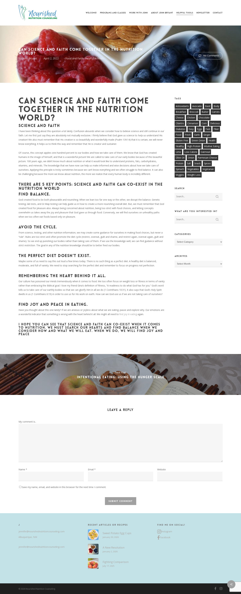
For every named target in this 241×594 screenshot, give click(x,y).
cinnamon (192, 123)
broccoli (194, 111)
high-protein (194, 146)
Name (23, 469)
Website (161, 469)
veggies (180, 174)
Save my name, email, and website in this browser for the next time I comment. (64, 487)
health (212, 140)
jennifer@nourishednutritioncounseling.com (42, 531)
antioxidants (182, 106)
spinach (180, 169)
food (178, 134)
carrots (216, 111)
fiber (216, 129)
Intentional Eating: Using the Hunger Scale (120, 374)
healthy (180, 146)
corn (204, 123)
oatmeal (205, 151)
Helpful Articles (94, 58)
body (216, 106)
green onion (198, 140)
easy (191, 129)
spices (207, 163)
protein (179, 163)
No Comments (211, 55)
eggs (199, 129)
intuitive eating (212, 146)
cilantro (180, 123)
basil (207, 106)
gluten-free (182, 140)
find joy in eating (128, 314)
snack (197, 163)
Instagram (166, 531)
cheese (180, 117)
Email (92, 469)
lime (178, 151)
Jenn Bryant (29, 58)
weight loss (194, 174)
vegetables (193, 169)
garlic (197, 134)
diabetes (180, 129)
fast (208, 129)
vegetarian (208, 169)
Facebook (165, 537)
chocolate (204, 117)
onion (191, 157)
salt (189, 163)
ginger (206, 134)
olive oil (180, 157)
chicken (191, 117)
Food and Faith (74, 58)
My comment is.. (27, 421)
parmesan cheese (207, 157)
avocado (197, 106)
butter (205, 111)
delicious (215, 123)
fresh (188, 134)
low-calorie (190, 151)
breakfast (181, 111)
